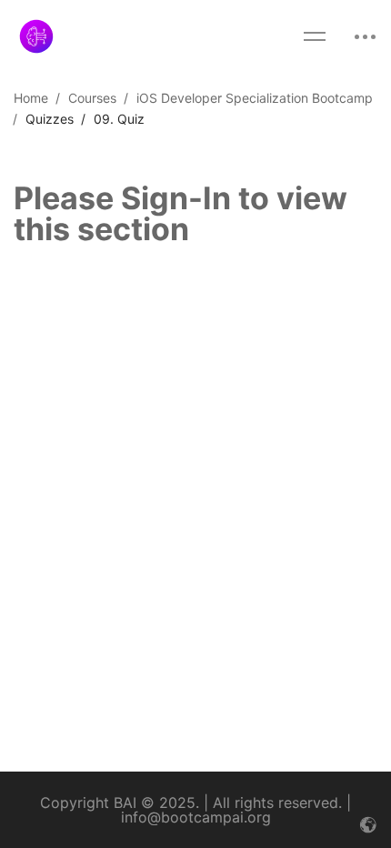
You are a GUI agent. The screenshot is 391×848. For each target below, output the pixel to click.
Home (31, 98)
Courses (92, 98)
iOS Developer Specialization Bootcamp (254, 98)
